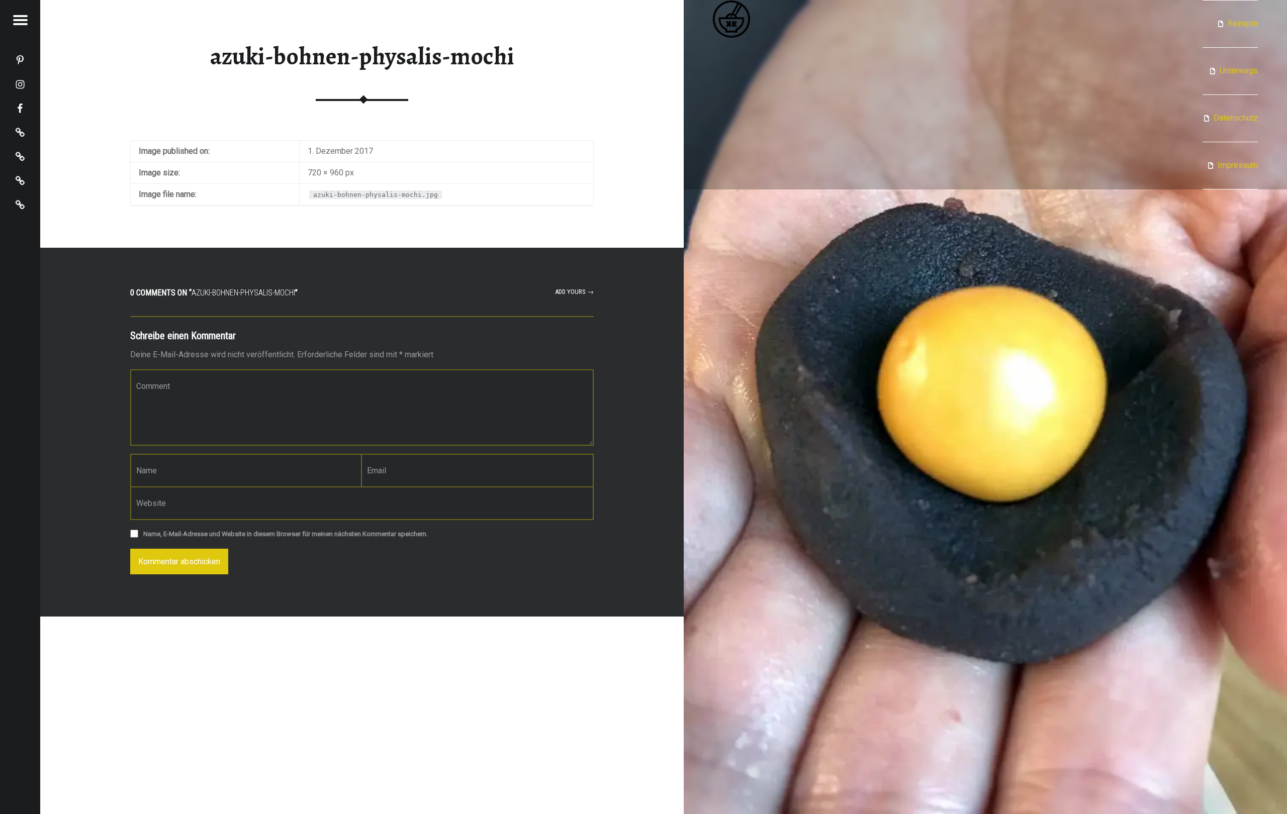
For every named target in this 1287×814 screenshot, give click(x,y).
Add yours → (574, 291)
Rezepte (1243, 23)
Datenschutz (1236, 118)
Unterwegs (1239, 70)
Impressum (1238, 165)
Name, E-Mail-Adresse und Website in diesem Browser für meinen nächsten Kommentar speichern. (285, 534)
